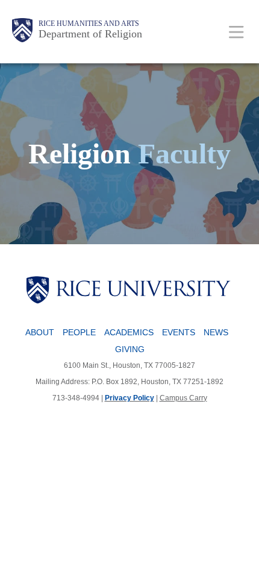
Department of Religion (90, 34)
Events (178, 332)
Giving (130, 349)
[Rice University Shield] (22, 30)
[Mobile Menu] (236, 31)
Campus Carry (183, 398)
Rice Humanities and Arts (89, 23)
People (79, 332)
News (216, 332)
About (39, 332)
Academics (129, 332)
